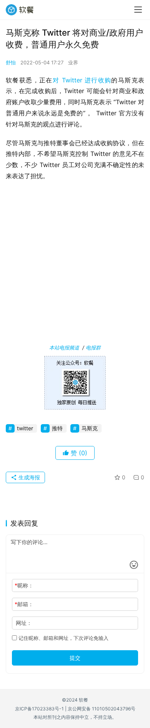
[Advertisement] (75, 264)
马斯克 (90, 428)
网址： (24, 623)
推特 (57, 428)
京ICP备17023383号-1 (39, 709)
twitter (25, 428)
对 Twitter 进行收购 (82, 80)
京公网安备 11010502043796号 (101, 709)
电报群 (93, 347)
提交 (75, 657)
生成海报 (28, 477)
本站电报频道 (64, 347)
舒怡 (11, 62)
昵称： (24, 585)
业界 (73, 62)
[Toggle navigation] (138, 9)
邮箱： (24, 604)
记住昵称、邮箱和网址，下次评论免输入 (62, 638)
